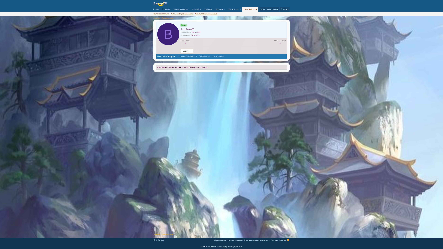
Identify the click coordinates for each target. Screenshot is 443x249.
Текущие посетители (161, 14)
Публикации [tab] (204, 56)
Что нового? (233, 9)
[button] (224, 9)
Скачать (166, 9)
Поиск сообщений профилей (206, 14)
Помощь (274, 240)
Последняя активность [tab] (187, 56)
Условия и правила (235, 240)
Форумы (219, 9)
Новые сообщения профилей (182, 14)
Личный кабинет (181, 9)
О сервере (196, 9)
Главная (208, 9)
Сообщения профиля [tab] (166, 56)
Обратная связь (220, 240)
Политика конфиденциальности (256, 240)
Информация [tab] (218, 56)
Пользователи (250, 9)
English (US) (159, 240)
